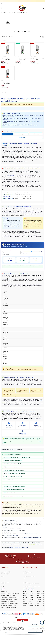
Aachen (24, 591)
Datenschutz (10, 632)
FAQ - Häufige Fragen (5, 573)
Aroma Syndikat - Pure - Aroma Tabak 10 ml (37, 59)
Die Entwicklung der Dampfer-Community (8, 605)
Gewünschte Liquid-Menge (6, 250)
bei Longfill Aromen (11, 175)
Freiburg (38, 591)
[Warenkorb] (43, 8)
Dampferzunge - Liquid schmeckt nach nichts (9, 603)
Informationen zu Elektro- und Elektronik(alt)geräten (33, 579)
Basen (8, 133)
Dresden (31, 595)
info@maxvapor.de (31, 543)
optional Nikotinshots (29, 369)
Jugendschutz (11, 547)
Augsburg (25, 593)
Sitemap (2, 586)
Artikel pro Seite (12, 36)
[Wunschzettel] (29, 3)
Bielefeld (25, 597)
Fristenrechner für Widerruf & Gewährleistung (31, 586)
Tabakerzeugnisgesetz (14, 535)
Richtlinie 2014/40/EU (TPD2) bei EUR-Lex (30, 533)
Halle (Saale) (39, 595)
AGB (24, 569)
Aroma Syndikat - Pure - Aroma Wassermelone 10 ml (7, 83)
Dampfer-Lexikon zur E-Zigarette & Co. (8, 601)
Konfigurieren (35, 627)
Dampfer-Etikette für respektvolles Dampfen (9, 599)
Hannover (39, 599)
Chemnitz (31, 591)
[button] (15, 3)
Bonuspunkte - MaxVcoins (5, 571)
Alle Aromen (36, 134)
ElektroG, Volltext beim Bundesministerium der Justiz (32, 537)
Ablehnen (35, 631)
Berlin (24, 595)
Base (27, 236)
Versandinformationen (5, 582)
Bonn (24, 601)
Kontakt (27, 547)
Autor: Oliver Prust (4, 569)
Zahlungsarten (3, 584)
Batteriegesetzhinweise (27, 571)
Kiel (38, 603)
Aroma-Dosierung (26, 250)
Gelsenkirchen (39, 593)
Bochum (24, 599)
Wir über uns (3, 579)
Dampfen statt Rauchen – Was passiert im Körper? (10, 597)
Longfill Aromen (23, 137)
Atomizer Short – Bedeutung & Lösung (8, 595)
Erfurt (30, 601)
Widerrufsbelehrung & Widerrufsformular (31, 584)
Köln (38, 605)
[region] (22, 1)
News (2, 577)
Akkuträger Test (4, 591)
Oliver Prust (8, 107)
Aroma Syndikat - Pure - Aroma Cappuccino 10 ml (7, 59)
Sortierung (4, 36)
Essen (30, 603)
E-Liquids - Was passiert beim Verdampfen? (9, 607)
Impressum (5, 632)
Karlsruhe (39, 601)
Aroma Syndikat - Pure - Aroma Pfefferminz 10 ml (22, 59)
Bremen (24, 605)
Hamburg (39, 597)
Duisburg (31, 597)
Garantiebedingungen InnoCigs (29, 575)
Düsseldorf (31, 599)
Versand (19, 547)
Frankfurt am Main (32, 605)
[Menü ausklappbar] (1, 8)
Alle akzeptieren (35, 624)
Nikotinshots (21, 134)
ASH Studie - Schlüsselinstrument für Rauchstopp (10, 593)
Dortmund (31, 593)
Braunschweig (26, 603)
